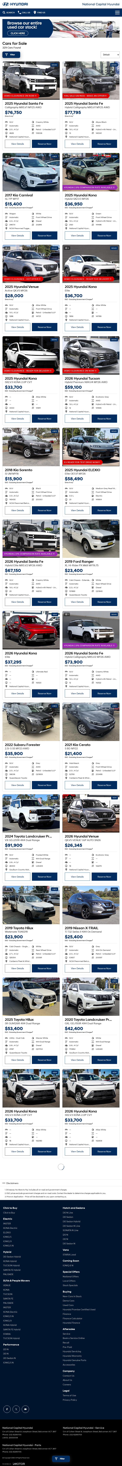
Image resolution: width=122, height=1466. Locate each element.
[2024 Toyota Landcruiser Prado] (31, 813)
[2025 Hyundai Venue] (31, 264)
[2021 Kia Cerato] (91, 722)
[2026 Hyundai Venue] (91, 813)
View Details (17, 143)
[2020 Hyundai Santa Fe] (91, 1271)
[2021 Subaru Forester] (91, 1180)
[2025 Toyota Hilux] (31, 997)
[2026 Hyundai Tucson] (91, 355)
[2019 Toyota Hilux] (31, 905)
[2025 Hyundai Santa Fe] (31, 80)
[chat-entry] (111, 1451)
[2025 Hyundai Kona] (91, 172)
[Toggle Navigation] (117, 12)
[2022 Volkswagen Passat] (91, 1363)
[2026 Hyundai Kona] (31, 630)
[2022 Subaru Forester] (31, 722)
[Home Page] (15, 4)
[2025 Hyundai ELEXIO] (91, 447)
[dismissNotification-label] (116, 1431)
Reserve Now (44, 143)
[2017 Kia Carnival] (31, 172)
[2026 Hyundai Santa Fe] (31, 539)
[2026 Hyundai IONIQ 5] (31, 1271)
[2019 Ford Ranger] (91, 539)
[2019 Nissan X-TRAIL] (91, 905)
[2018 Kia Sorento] (31, 447)
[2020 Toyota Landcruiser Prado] (91, 997)
